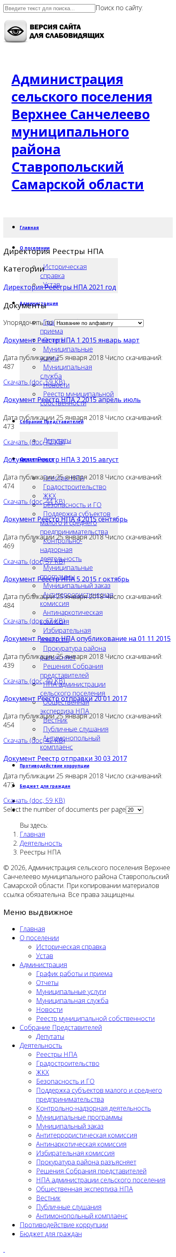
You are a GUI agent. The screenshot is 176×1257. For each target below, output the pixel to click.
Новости (49, 1009)
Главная (29, 227)
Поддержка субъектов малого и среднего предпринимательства (99, 1095)
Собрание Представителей (61, 1027)
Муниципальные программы (66, 572)
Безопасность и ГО (72, 504)
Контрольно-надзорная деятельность (61, 549)
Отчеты (47, 982)
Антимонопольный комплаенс (70, 742)
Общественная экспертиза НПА (64, 707)
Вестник (48, 1197)
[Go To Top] (4, 1249)
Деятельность (41, 843)
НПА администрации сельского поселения (73, 689)
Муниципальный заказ (77, 585)
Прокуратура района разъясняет (86, 1162)
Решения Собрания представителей (71, 671)
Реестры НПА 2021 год (80, 287)
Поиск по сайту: (119, 7)
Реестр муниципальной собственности (95, 1018)
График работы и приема (74, 973)
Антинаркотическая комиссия (71, 617)
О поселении (39, 937)
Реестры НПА (56, 1054)
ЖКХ (49, 495)
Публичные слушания (75, 729)
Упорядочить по (28, 322)
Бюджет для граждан (45, 786)
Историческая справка (63, 271)
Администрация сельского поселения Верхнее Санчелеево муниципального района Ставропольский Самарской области (81, 131)
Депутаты (50, 1036)
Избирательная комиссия (75, 1153)
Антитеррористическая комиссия (86, 1135)
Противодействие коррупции (54, 766)
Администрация (43, 964)
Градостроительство (74, 486)
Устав (44, 955)
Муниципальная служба (66, 371)
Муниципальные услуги (71, 991)
